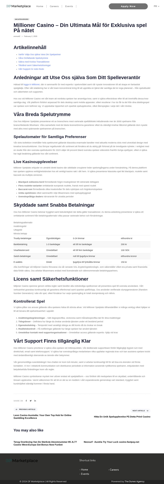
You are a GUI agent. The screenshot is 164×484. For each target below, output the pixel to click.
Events (69, 6)
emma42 (17, 36)
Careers (54, 6)
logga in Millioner (32, 84)
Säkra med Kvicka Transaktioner (33, 62)
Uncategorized (21, 19)
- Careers (113, 469)
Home (39, 6)
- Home (83, 469)
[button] (156, 6)
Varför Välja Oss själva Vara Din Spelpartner (39, 54)
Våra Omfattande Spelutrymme (33, 58)
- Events (84, 474)
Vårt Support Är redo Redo (31, 69)
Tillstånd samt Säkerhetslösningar (34, 65)
